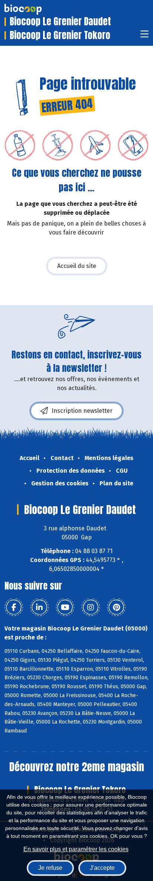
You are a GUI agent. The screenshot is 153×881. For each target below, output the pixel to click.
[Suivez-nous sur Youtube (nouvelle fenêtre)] (65, 607)
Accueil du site (76, 265)
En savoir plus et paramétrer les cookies (75, 849)
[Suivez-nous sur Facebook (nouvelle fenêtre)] (13, 607)
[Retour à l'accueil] (34, 9)
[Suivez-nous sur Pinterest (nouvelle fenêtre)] (116, 607)
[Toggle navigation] (144, 36)
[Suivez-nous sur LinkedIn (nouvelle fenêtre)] (39, 607)
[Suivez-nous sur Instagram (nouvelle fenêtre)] (90, 607)
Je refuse (50, 868)
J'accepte (102, 868)
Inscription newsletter (82, 410)
